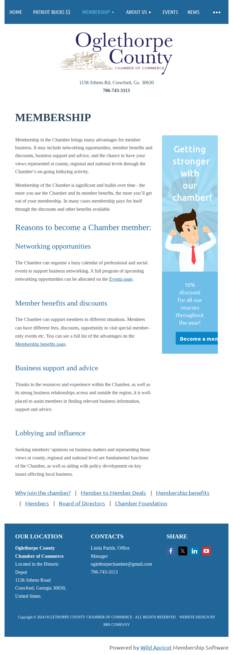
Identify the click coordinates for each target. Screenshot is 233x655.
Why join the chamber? (43, 492)
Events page (121, 279)
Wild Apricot (156, 647)
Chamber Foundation (141, 503)
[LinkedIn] (194, 551)
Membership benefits (182, 492)
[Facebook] (171, 551)
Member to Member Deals (113, 492)
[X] (182, 551)
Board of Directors (82, 503)
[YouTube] (206, 551)
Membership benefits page (40, 344)
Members (37, 503)
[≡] (216, 12)
